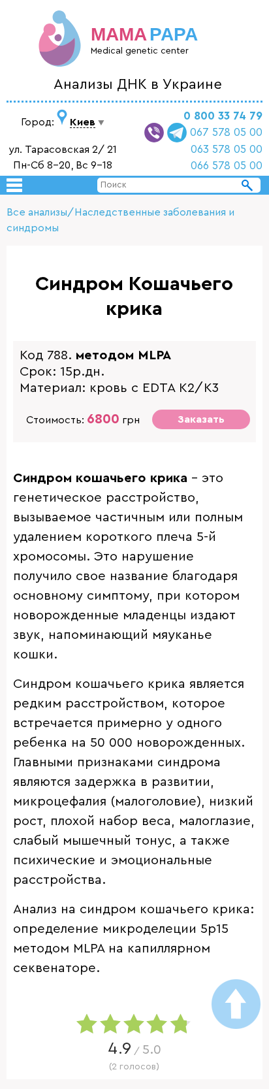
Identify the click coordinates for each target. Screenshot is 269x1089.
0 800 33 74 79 (222, 116)
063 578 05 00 (226, 149)
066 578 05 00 (226, 165)
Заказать (201, 419)
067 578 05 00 (226, 132)
